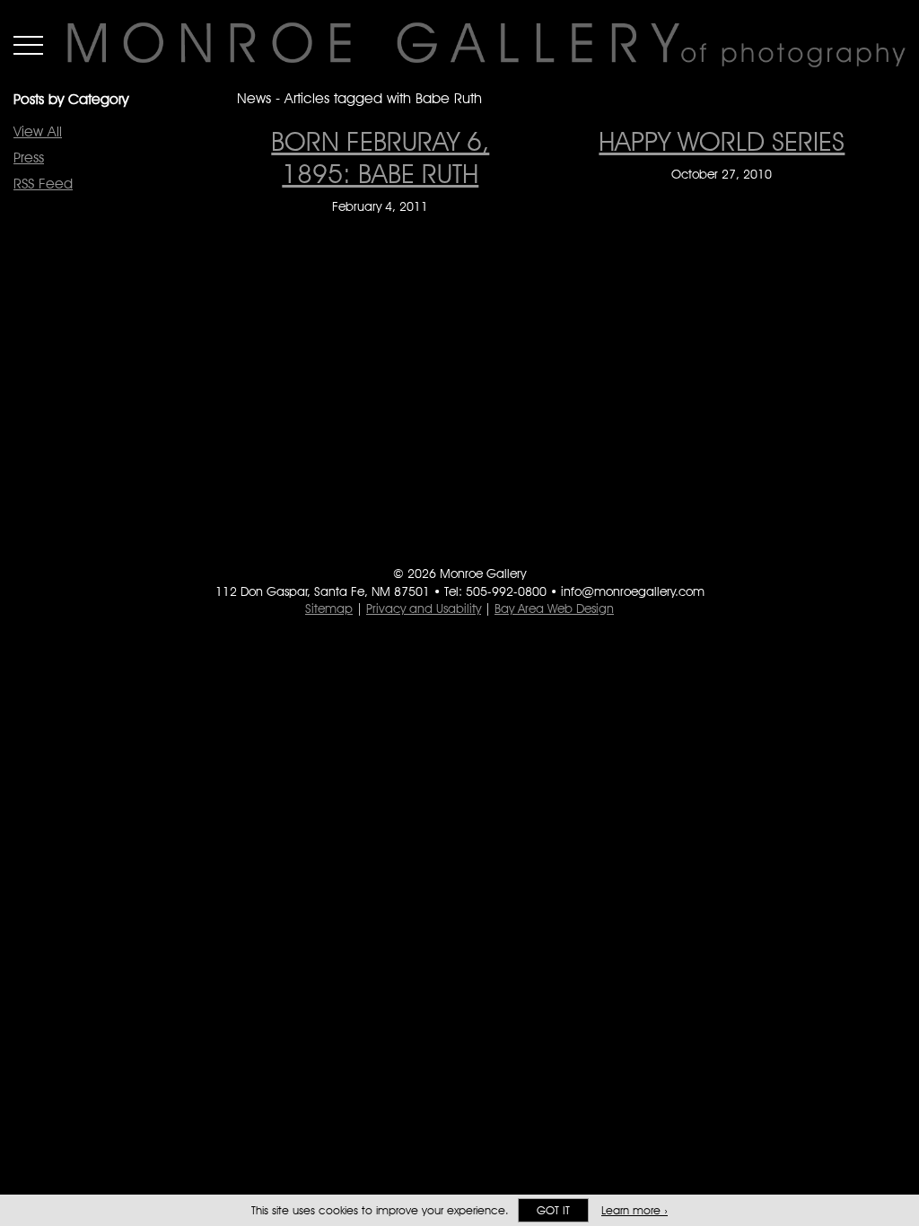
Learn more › (634, 1210)
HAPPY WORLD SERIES (722, 141)
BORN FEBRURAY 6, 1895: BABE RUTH (380, 157)
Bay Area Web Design (554, 608)
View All (37, 131)
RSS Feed (43, 183)
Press (28, 157)
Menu (28, 44)
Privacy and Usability (423, 608)
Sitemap (329, 608)
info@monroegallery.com (633, 591)
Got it (553, 1210)
